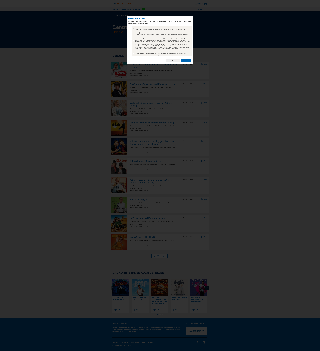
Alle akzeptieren (186, 60)
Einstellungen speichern (173, 60)
